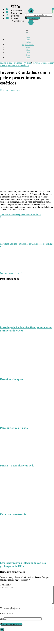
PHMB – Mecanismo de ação (17, 465)
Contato (28, 55)
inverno (12, 214)
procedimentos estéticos (30, 214)
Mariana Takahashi (15, 6)
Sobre (28, 57)
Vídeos (28, 47)
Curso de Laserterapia (13, 514)
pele (17, 214)
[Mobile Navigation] (27, 30)
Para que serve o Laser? (14, 427)
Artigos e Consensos (28, 45)
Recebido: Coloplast (12, 379)
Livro (28, 50)
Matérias (28, 42)
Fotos (28, 52)
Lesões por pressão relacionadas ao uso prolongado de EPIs (23, 564)
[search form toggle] (31, 11)
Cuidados (4, 214)
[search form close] (31, 22)
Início (28, 37)
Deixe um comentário (10, 90)
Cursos (28, 39)
